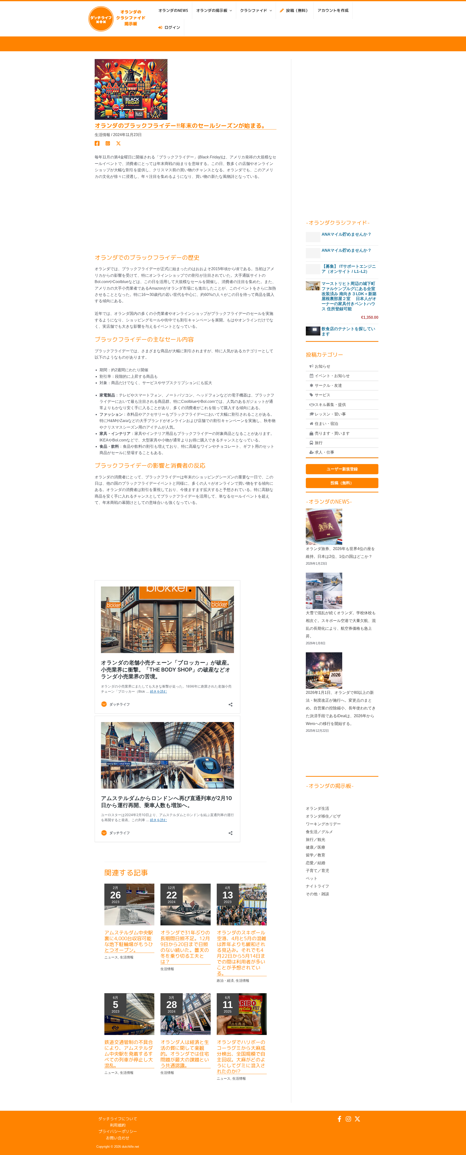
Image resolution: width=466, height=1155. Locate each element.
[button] (229, 10)
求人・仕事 (324, 452)
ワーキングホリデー (323, 824)
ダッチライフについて (117, 1118)
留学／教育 (315, 855)
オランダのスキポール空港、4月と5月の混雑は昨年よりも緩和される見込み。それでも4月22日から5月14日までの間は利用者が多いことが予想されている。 (241, 953)
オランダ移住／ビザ (323, 816)
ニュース (111, 957)
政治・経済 (225, 981)
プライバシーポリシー (117, 1131)
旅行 (319, 443)
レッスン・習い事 (330, 414)
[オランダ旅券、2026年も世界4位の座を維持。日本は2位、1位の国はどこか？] (324, 527)
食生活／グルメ (319, 832)
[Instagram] (348, 1119)
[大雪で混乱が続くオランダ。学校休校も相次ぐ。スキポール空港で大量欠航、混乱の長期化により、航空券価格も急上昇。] (324, 591)
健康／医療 (315, 847)
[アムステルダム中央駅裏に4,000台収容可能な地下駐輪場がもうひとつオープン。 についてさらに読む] (129, 904)
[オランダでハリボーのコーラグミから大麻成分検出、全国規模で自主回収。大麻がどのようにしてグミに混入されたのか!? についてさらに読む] (242, 1014)
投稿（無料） (342, 483)
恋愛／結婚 (315, 863)
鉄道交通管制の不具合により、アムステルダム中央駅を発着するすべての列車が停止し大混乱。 (128, 1054)
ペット (311, 878)
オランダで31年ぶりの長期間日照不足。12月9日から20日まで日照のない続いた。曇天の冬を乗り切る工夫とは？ (185, 947)
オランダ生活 (317, 808)
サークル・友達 (328, 385)
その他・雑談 (317, 894)
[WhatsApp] (107, 143)
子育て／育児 (317, 871)
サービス (322, 395)
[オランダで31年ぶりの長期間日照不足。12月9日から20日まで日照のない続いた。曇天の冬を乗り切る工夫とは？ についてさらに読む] (185, 904)
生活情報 (102, 135)
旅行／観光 (315, 839)
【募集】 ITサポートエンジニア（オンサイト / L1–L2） (349, 269)
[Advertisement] (185, 220)
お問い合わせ (117, 1138)
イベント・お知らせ (332, 376)
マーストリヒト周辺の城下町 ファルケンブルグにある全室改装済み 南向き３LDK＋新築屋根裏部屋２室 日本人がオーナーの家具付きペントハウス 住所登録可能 (349, 296)
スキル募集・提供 (330, 405)
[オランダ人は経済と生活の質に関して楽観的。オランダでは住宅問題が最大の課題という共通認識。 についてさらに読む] (185, 1014)
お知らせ (322, 366)
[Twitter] (118, 143)
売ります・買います (332, 433)
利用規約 (117, 1125)
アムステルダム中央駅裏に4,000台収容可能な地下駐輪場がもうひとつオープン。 (128, 941)
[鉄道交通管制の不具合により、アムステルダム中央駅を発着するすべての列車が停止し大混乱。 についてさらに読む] (129, 1014)
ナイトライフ (317, 886)
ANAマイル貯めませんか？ (347, 234)
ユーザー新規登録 (342, 469)
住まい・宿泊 (326, 424)
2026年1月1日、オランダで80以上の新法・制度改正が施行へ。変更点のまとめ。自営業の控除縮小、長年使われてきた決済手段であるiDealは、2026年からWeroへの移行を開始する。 (341, 708)
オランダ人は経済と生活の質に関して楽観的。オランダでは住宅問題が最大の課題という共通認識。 (184, 1054)
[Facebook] (97, 143)
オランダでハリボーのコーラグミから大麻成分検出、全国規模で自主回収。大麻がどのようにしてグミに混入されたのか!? (241, 1057)
